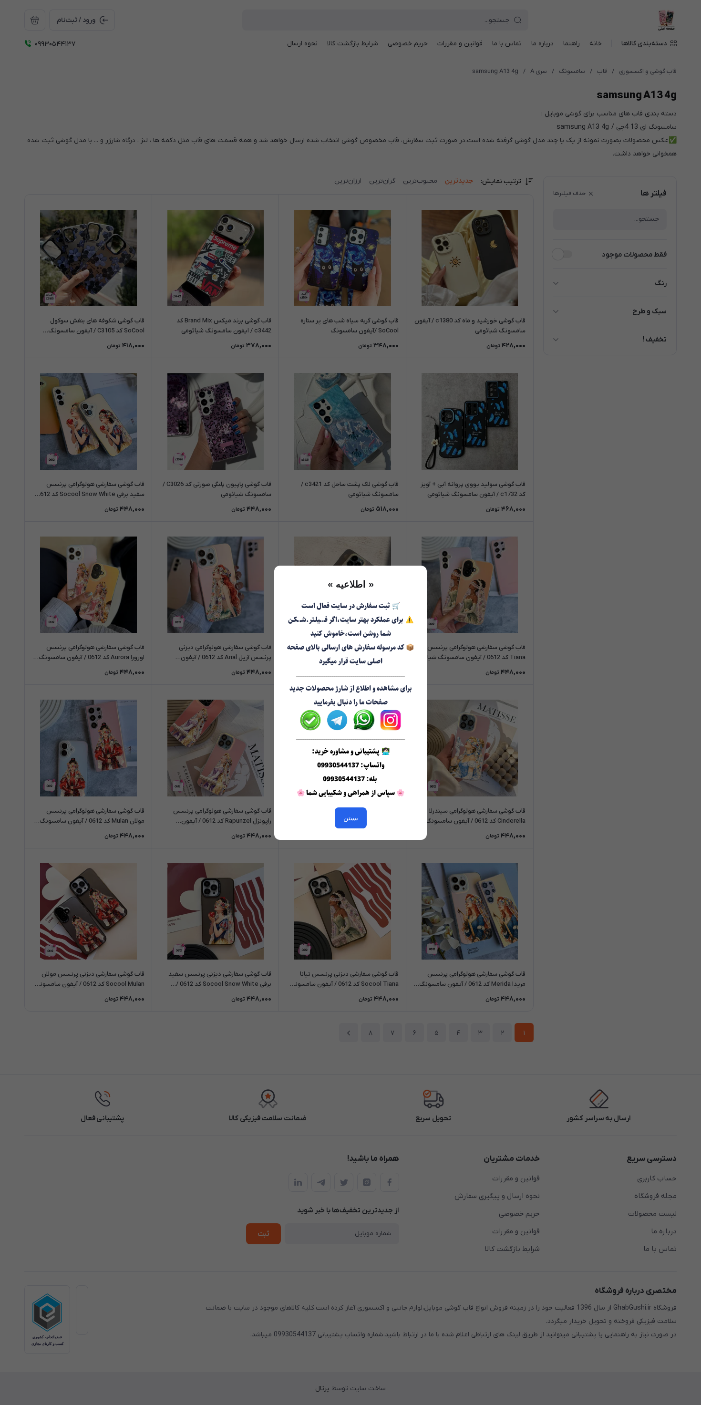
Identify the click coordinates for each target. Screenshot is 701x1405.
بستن (350, 818)
